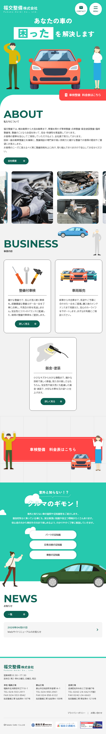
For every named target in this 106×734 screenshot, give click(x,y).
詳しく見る (24, 324)
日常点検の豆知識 (53, 545)
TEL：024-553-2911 (14, 692)
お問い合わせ (96, 713)
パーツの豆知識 (53, 535)
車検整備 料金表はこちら (85, 95)
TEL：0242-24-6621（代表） (82, 692)
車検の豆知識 (53, 555)
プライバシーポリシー (76, 713)
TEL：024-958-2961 (46, 692)
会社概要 (12, 161)
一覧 (10, 614)
